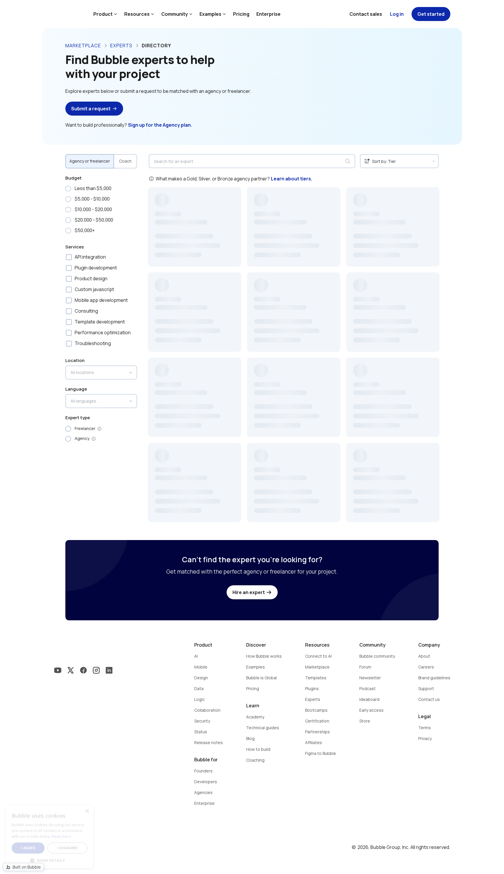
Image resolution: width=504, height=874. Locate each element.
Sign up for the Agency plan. (160, 125)
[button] (50, 859)
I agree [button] (28, 847)
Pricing (241, 14)
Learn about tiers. (291, 178)
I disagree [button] (67, 847)
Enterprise (268, 14)
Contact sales (365, 14)
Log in (397, 14)
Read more (61, 836)
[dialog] (49, 836)
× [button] (87, 811)
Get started (430, 14)
